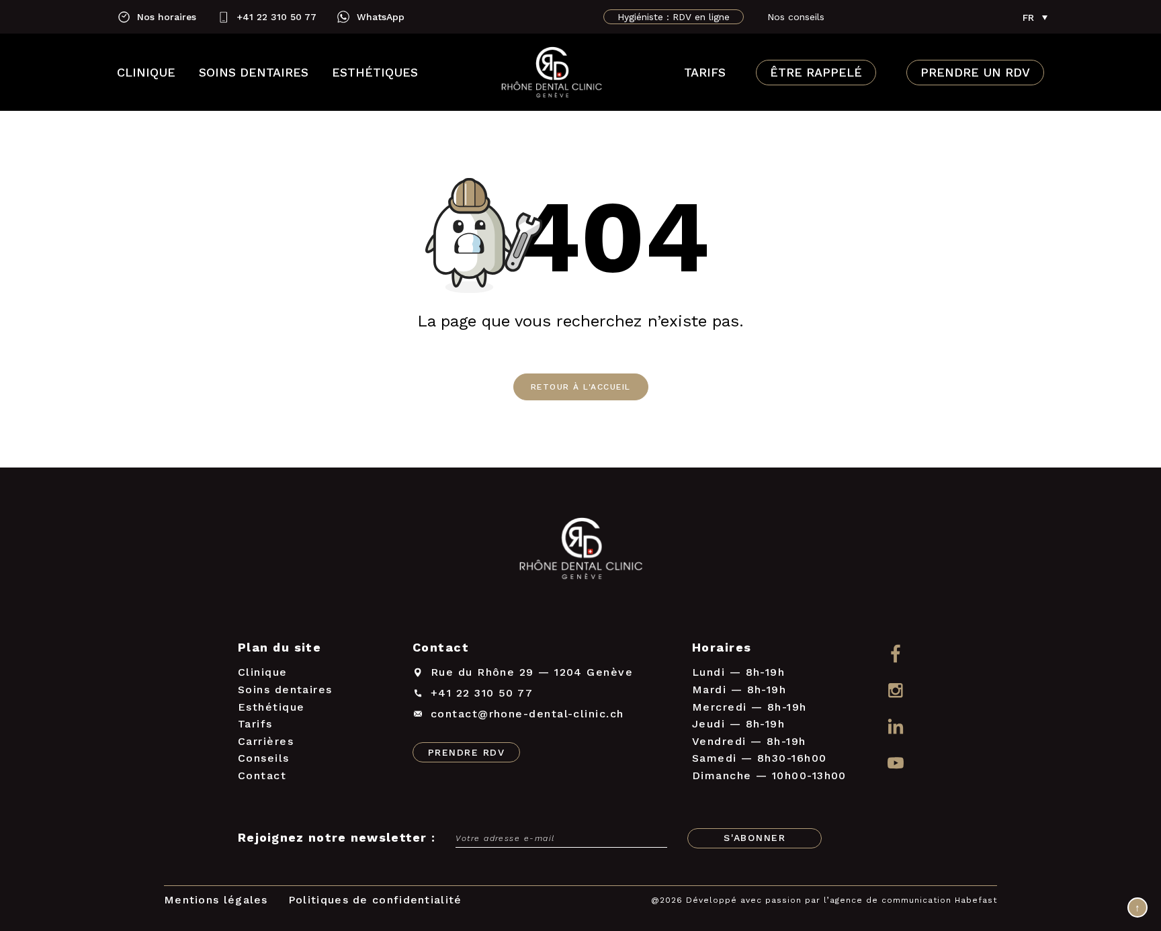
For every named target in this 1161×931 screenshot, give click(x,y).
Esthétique (271, 707)
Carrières (266, 741)
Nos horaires (166, 16)
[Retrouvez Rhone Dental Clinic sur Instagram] (895, 690)
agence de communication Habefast (913, 900)
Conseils (264, 758)
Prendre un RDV (975, 72)
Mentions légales (216, 899)
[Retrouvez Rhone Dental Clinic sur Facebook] (895, 653)
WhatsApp (380, 16)
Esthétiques (375, 72)
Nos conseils (795, 16)
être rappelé (816, 72)
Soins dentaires (253, 72)
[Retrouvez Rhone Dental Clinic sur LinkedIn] (895, 727)
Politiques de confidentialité (375, 899)
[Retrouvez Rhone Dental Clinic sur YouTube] (895, 764)
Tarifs (705, 72)
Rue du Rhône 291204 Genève (532, 672)
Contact (262, 775)
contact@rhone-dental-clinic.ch (527, 713)
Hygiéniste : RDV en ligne (673, 16)
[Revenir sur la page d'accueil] (580, 551)
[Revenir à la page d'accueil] (551, 72)
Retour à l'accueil (581, 387)
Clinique (146, 72)
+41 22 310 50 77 (276, 16)
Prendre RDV (466, 752)
